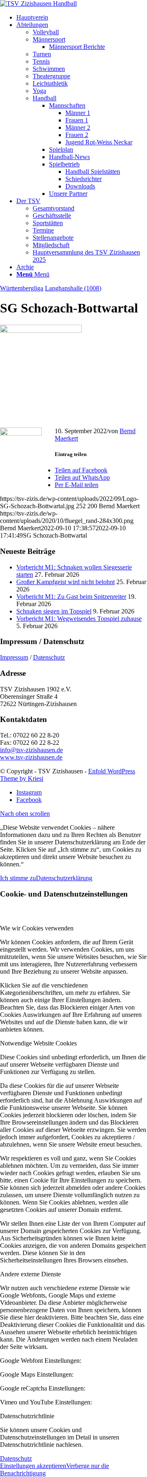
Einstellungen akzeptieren (33, 1465)
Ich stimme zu (18, 878)
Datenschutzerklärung (64, 878)
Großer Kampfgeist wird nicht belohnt (65, 581)
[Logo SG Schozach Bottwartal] (41, 330)
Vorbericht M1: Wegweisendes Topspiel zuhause (79, 618)
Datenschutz (49, 657)
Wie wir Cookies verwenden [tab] (37, 928)
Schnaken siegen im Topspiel (53, 611)
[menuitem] (81, 17)
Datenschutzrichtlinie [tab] (27, 1416)
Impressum (14, 657)
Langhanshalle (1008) (73, 288)
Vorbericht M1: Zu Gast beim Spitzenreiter (71, 596)
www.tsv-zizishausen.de (31, 757)
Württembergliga (21, 288)
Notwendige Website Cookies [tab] (38, 1043)
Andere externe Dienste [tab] (30, 1274)
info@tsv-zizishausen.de (31, 749)
